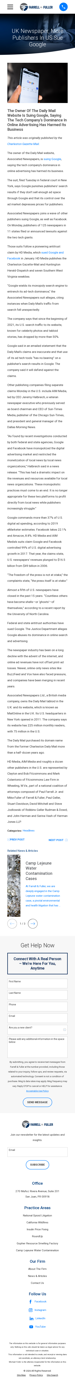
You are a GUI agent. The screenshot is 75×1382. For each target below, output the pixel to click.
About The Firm (37, 1269)
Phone (12, 1004)
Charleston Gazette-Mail (23, 144)
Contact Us (37, 1283)
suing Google (52, 159)
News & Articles (37, 1276)
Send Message (37, 1102)
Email (12, 1016)
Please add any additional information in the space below (36, 1040)
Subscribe (37, 1164)
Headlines (29, 830)
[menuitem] (21, 1375)
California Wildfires (37, 1222)
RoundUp (37, 1236)
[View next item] (33, 924)
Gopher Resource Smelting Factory (37, 1243)
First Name (15, 981)
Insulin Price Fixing (37, 1229)
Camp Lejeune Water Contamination (37, 1250)
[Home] (36, 7)
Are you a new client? (20, 1027)
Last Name (15, 993)
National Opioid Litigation (37, 1215)
